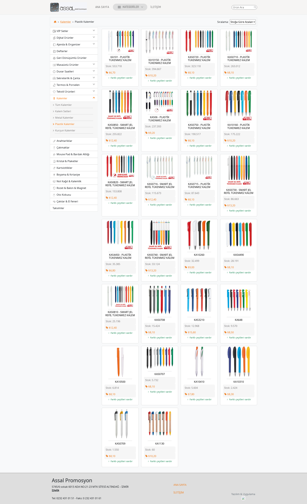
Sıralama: (223, 22)
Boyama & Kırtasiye (68, 174)
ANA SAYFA (179, 485)
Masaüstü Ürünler (67, 64)
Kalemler (65, 21)
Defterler (62, 51)
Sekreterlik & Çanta (68, 78)
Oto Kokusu (63, 194)
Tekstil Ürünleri (65, 91)
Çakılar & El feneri (67, 201)
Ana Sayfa (102, 7)
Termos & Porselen (68, 85)
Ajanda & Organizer (68, 44)
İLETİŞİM (178, 492)
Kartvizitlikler (64, 168)
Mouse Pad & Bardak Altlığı (72, 154)
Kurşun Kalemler (65, 130)
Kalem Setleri (63, 111)
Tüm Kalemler (63, 105)
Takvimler (58, 208)
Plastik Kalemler (65, 124)
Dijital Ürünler (65, 37)
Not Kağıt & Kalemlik (68, 181)
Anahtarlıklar (64, 141)
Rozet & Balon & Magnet (71, 188)
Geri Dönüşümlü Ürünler (71, 58)
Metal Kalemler (64, 117)
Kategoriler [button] (131, 7)
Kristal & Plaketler (67, 161)
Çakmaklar (63, 147)
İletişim (155, 7)
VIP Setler (62, 31)
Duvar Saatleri (65, 71)
